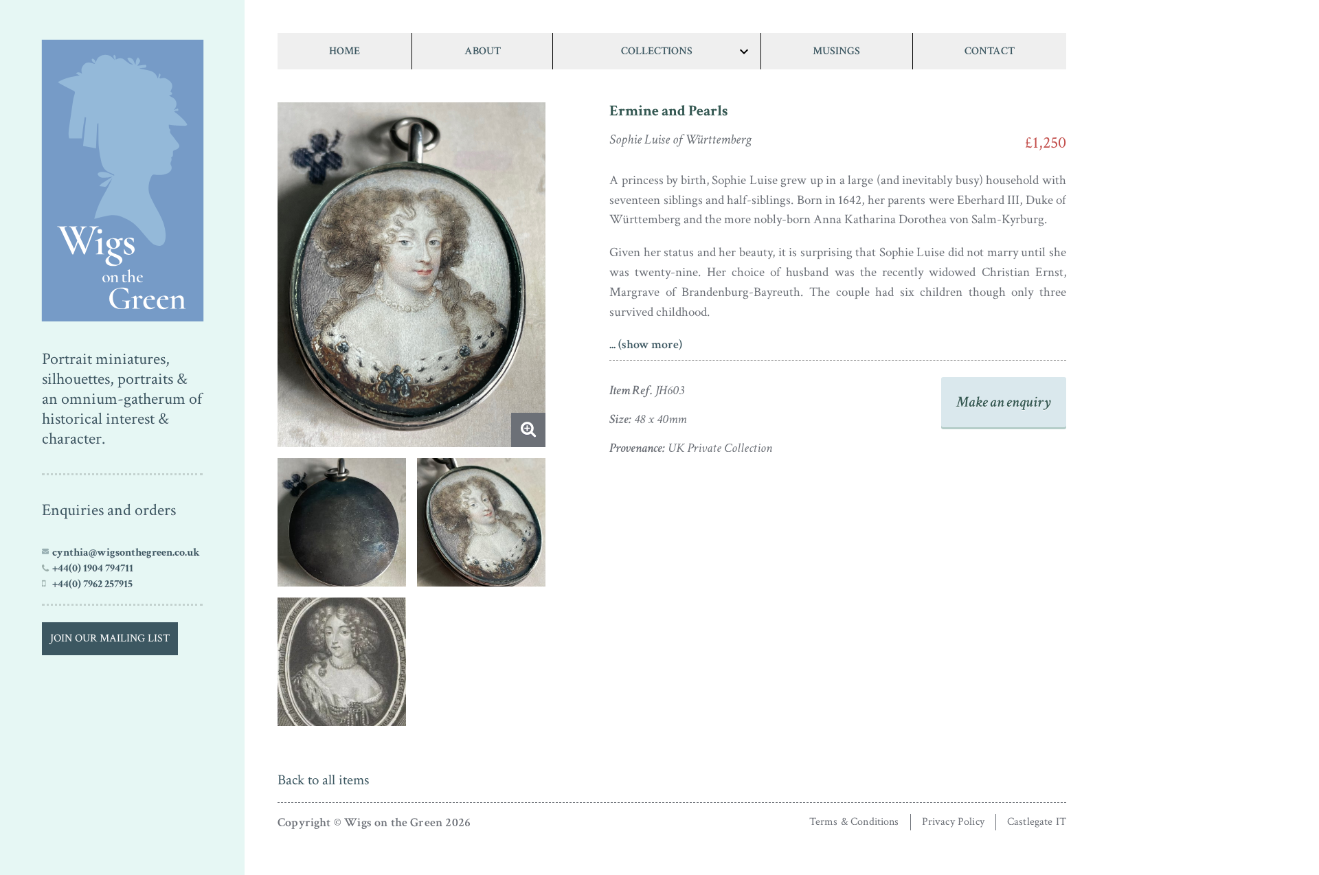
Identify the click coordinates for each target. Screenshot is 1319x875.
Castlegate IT (1036, 822)
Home (344, 51)
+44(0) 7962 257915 (92, 584)
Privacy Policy (953, 822)
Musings (836, 51)
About (482, 51)
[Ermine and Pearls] (122, 177)
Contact (990, 51)
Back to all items (323, 780)
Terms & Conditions (854, 822)
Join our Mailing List (110, 638)
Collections (656, 51)
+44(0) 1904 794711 (92, 568)
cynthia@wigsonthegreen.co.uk (126, 552)
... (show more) (645, 344)
